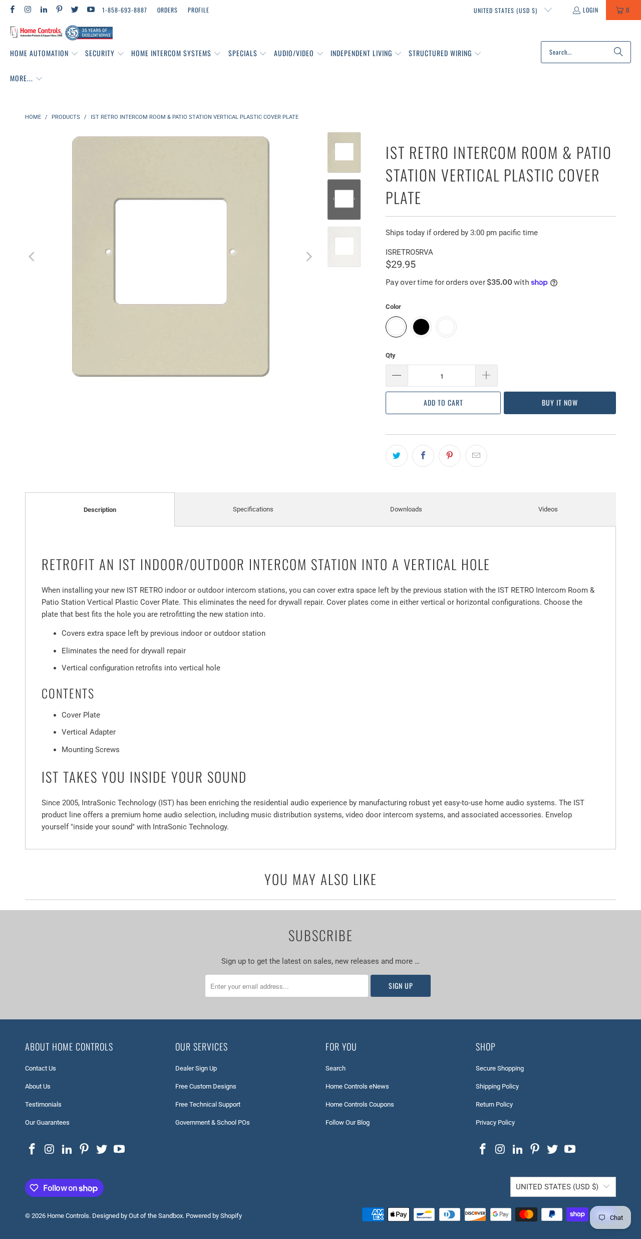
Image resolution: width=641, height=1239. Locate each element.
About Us (38, 1086)
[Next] (308, 256)
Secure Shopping (500, 1068)
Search (336, 1068)
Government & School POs (212, 1122)
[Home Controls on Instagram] (27, 10)
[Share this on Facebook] (423, 456)
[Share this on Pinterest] (450, 456)
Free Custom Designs (205, 1086)
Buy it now (560, 402)
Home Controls (68, 1215)
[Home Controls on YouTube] (90, 10)
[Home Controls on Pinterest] (59, 10)
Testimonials (43, 1104)
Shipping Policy (497, 1086)
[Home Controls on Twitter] (74, 10)
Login (590, 10)
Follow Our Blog (348, 1122)
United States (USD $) (506, 10)
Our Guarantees (47, 1122)
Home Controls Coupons (360, 1104)
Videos (548, 509)
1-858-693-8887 (124, 10)
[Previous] (33, 256)
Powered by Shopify (214, 1215)
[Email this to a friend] (476, 456)
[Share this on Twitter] (397, 456)
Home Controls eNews (357, 1086)
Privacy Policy (495, 1122)
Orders (167, 10)
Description (100, 509)
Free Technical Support (207, 1104)
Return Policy (494, 1104)
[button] (44, 53)
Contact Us (40, 1068)
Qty (391, 355)
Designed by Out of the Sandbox (137, 1215)
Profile (198, 10)
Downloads (406, 509)
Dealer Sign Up (196, 1068)
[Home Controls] (61, 33)
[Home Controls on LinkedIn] (43, 10)
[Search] (618, 52)
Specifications (253, 509)
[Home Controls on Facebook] (12, 10)
